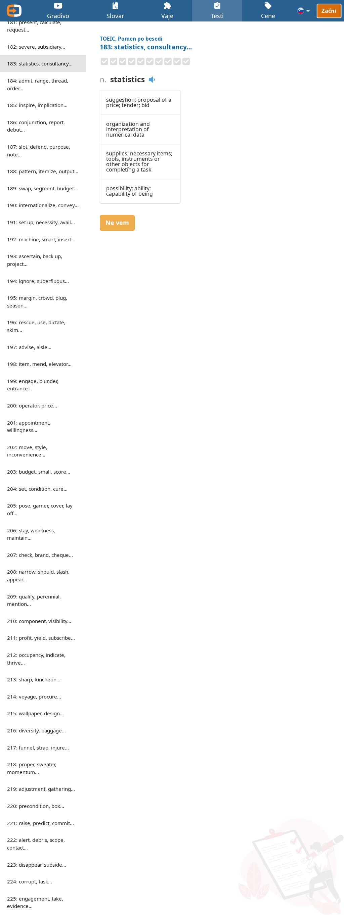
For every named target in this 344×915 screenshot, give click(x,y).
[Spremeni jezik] (304, 10)
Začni (329, 10)
